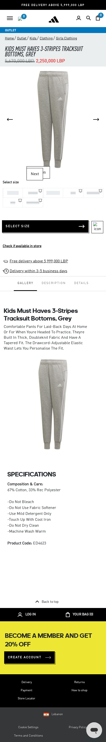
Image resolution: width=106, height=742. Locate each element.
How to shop (79, 690)
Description (54, 283)
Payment (26, 690)
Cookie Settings (28, 727)
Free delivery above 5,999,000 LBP (39, 261)
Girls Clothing (66, 38)
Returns (79, 682)
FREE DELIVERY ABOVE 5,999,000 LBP (53, 5)
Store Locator (26, 698)
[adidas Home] (53, 19)
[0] (20, 19)
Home (10, 38)
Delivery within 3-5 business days (38, 271)
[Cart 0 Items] (98, 18)
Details (81, 283)
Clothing (46, 38)
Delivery (26, 682)
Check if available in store (22, 246)
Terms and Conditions (28, 735)
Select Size (18, 226)
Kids (33, 38)
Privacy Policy (78, 727)
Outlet (22, 38)
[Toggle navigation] (10, 18)
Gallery (25, 283)
